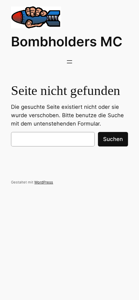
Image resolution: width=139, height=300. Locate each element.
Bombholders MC (67, 41)
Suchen (113, 139)
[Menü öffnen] (69, 62)
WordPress (43, 182)
